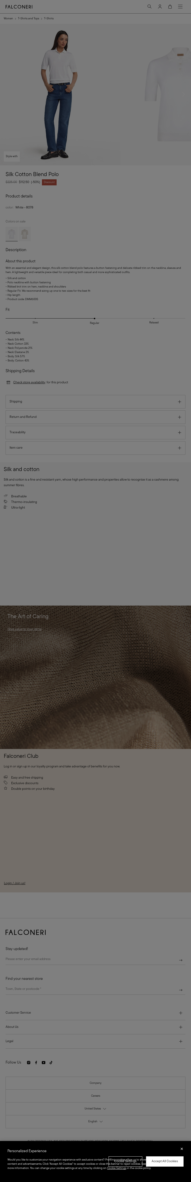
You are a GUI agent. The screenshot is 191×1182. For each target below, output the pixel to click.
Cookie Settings (125, 1161)
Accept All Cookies (165, 1161)
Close (182, 1150)
